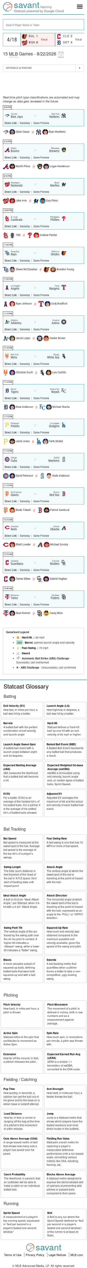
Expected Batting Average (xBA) (19, 767)
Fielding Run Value (58, 1138)
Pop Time (9, 1089)
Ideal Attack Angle (14, 895)
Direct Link (11, 123)
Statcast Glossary (26, 686)
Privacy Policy (35, 1255)
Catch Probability (14, 1174)
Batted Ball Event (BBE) (61, 744)
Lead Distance (13, 1114)
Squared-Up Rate (57, 928)
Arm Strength (55, 1089)
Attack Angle (55, 867)
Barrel (29, 642)
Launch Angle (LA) (58, 706)
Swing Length (12, 867)
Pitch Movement (57, 1004)
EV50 (6, 794)
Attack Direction (57, 895)
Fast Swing (29, 648)
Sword (26, 653)
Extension (9, 1054)
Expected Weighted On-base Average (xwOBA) (65, 767)
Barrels (8, 723)
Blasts (7, 960)
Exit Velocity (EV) (14, 706)
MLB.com (76, 1255)
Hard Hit (27, 637)
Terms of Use (13, 1255)
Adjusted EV (54, 794)
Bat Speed (9, 838)
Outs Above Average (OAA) (20, 1138)
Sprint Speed (11, 1213)
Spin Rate (53, 1033)
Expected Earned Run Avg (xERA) (63, 1056)
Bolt (49, 1213)
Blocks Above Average (61, 1174)
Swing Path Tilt (13, 928)
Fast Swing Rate (57, 838)
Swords (51, 960)
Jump (50, 1114)
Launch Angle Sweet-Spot (19, 744)
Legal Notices (58, 1255)
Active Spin (10, 1033)
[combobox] (43, 24)
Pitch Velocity (12, 1004)
